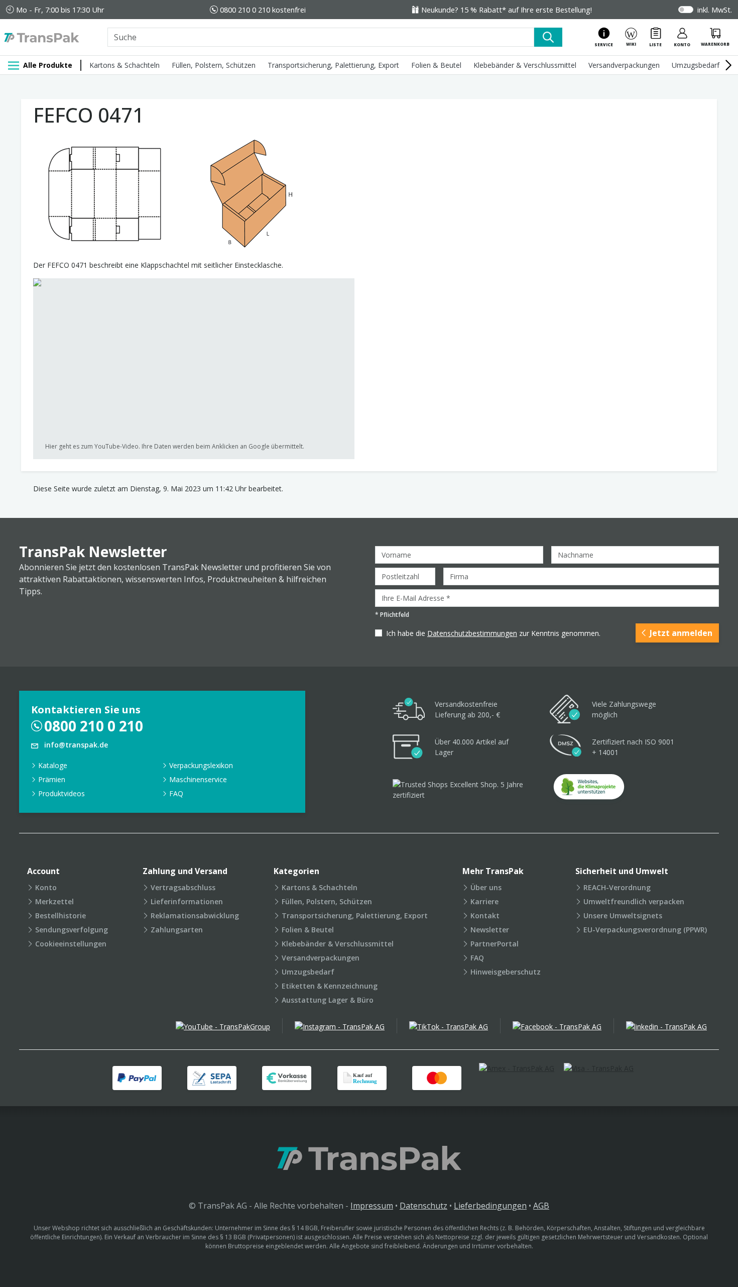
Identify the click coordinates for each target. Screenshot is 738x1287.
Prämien (51, 779)
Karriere (484, 901)
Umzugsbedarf (695, 65)
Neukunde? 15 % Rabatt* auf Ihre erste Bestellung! (506, 10)
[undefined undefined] (589, 790)
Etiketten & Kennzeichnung (330, 986)
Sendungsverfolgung (71, 929)
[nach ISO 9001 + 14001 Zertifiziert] (566, 747)
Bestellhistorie (60, 915)
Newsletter (489, 929)
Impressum (371, 1205)
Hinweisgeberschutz (505, 972)
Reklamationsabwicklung (195, 915)
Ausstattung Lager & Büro (328, 1000)
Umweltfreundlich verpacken (633, 901)
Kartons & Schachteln (124, 65)
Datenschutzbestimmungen (472, 633)
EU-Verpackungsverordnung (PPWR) (645, 929)
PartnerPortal (494, 943)
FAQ (176, 793)
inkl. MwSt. (714, 10)
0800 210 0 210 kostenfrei (263, 10)
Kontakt (485, 915)
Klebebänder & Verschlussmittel (524, 65)
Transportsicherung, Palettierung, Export (333, 65)
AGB (541, 1205)
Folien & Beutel (436, 65)
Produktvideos (61, 793)
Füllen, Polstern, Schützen (214, 65)
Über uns (486, 887)
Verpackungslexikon (201, 765)
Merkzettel (54, 901)
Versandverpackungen (624, 65)
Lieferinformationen (187, 901)
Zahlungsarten (177, 929)
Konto (46, 887)
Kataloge (52, 765)
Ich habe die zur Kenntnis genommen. (493, 633)
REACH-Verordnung (617, 887)
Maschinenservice (198, 779)
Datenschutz (423, 1205)
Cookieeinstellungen (70, 943)
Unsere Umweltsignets (622, 915)
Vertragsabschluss (183, 887)
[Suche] (548, 37)
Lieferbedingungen (490, 1205)
